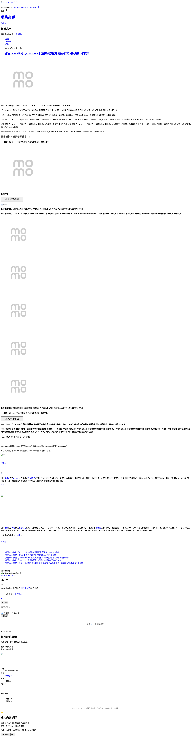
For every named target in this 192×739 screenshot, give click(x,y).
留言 (28, 588)
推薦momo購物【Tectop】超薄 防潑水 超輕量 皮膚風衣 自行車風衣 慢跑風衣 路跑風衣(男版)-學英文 (44, 563)
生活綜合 (18, 594)
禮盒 (18, 535)
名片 (7, 44)
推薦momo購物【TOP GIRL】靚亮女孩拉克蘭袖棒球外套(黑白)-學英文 (47, 53)
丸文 (13, 528)
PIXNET (79, 708)
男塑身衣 (31, 478)
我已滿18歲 (5, 734)
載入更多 (5, 602)
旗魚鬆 (98, 528)
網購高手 (8, 17)
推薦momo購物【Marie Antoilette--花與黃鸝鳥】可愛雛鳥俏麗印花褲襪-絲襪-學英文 (37, 558)
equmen (16, 478)
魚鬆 (2, 485)
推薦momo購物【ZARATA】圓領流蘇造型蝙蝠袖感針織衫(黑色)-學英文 (33, 560)
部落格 (8, 41)
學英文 (3, 542)
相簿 (7, 39)
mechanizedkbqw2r (8, 575)
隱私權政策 (108, 708)
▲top (3, 598)
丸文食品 (22, 528)
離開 (12, 734)
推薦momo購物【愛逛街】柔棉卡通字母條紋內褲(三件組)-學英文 (30, 555)
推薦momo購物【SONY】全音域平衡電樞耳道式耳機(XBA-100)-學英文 (33, 552)
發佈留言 (5, 616)
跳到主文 (4, 23)
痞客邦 (23, 588)
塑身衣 (3, 463)
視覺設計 (19, 34)
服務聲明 (117, 708)
